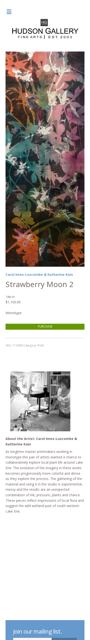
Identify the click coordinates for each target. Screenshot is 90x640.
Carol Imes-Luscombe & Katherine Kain (39, 274)
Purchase (45, 326)
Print (40, 345)
